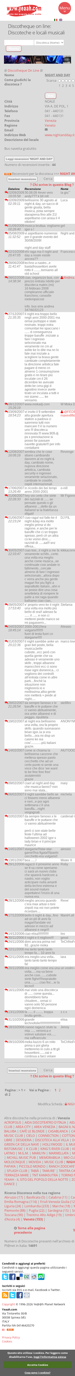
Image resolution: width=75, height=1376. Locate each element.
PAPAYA (10, 1166)
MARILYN (38, 1153)
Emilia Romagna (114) (21, 1202)
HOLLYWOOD (52, 1144)
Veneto (50, 125)
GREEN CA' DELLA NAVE (21, 1144)
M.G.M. (23, 1153)
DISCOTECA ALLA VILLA (52, 1140)
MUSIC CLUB (53, 1162)
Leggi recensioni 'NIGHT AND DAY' (29, 159)
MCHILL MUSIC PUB (21, 1157)
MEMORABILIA (49, 1157)
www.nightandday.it (60, 135)
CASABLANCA (58, 1131)
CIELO (30, 1135)
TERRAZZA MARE (16, 1175)
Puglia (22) (37, 1210)
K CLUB (31, 1149)
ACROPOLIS (12, 1122)
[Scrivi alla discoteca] (46, 129)
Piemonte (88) (15, 1210)
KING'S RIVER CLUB (54, 1149)
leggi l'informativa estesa (50, 1357)
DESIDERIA (24, 1140)
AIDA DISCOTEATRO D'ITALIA (45, 1122)
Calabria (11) (58, 1197)
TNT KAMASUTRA (45, 1175)
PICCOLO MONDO (32, 1166)
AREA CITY (23, 1127)
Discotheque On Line (23, 70)
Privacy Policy (11, 1337)
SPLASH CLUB (17, 1171)
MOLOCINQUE (14, 1162)
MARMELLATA (59, 1153)
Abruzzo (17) (14, 1197)
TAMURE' (48, 1171)
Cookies (7, 1341)
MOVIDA (35, 1162)
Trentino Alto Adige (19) (44, 1215)
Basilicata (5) (36, 1197)
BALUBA (10, 1131)
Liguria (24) (13, 1206)
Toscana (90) (14, 1215)
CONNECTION (48, 1135)
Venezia (50, 120)
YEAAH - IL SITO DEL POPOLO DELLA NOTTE (36, 1179)
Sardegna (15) (58, 1210)
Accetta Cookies (37, 1365)
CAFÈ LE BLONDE (32, 1131)
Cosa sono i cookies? (37, 1372)
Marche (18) (61, 1206)
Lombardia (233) (37, 1206)
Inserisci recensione (22, 179)
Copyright (8, 1304)
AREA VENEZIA (44, 1127)
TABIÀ (35, 1171)
